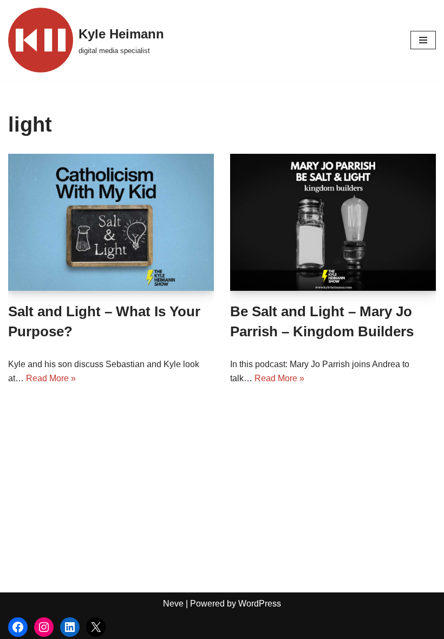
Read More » (51, 378)
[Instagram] (44, 627)
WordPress (259, 603)
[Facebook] (18, 627)
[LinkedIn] (70, 627)
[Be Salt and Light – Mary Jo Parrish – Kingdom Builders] (333, 222)
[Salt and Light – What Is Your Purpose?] (111, 222)
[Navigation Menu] (423, 40)
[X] (96, 627)
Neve (173, 603)
